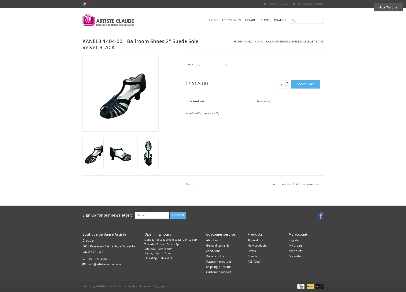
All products (255, 240)
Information (195, 101)
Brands (280, 20)
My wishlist (296, 256)
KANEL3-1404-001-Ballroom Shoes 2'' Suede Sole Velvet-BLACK (284, 41)
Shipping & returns (218, 267)
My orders (296, 245)
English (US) (84, 3)
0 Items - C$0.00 (278, 3)
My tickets (296, 251)
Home (213, 20)
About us (212, 240)
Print (317, 184)
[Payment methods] (300, 286)
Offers (251, 251)
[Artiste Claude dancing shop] (119, 20)
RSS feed (253, 261)
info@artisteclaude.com (104, 264)
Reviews (263, 101)
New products (257, 245)
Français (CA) (89, 3)
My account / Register (311, 3)
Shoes (265, 20)
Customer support (218, 272)
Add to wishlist (282, 184)
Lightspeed (162, 286)
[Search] (292, 20)
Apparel (250, 20)
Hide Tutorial (388, 7)
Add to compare (303, 184)
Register (294, 240)
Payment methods (219, 261)
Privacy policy (215, 256)
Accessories (231, 20)
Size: (189, 65)
